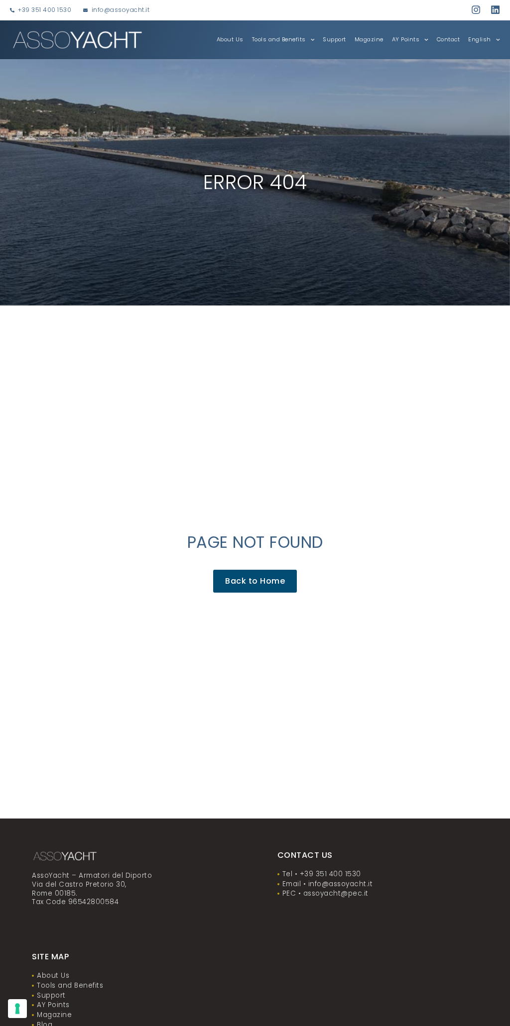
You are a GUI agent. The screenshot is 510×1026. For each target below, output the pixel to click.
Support (334, 39)
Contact (448, 39)
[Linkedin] (495, 9)
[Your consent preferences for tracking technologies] (17, 1008)
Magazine (369, 39)
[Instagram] (476, 9)
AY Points (406, 39)
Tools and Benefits (279, 39)
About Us (230, 39)
